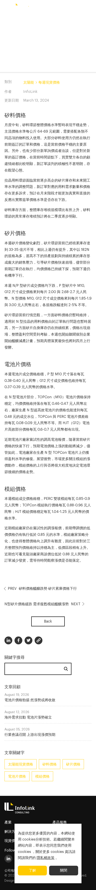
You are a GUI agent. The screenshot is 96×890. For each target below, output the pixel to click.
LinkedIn (8, 859)
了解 (32, 870)
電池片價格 (17, 776)
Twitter (28, 640)
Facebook (18, 640)
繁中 (49, 7)
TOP (87, 881)
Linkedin (8, 640)
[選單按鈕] (5, 7)
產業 (8, 822)
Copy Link (38, 640)
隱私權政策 (45, 858)
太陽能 (28, 82)
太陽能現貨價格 (20, 764)
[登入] (90, 7)
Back (48, 621)
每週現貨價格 (49, 82)
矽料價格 (49, 764)
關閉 (63, 870)
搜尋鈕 (62, 7)
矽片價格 (73, 764)
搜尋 (65, 669)
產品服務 (59, 822)
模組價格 (42, 776)
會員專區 (76, 7)
